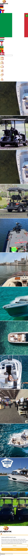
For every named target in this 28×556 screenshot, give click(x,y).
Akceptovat (14, 549)
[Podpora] (3, 67)
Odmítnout (14, 545)
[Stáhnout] (3, 79)
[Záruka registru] (3, 71)
